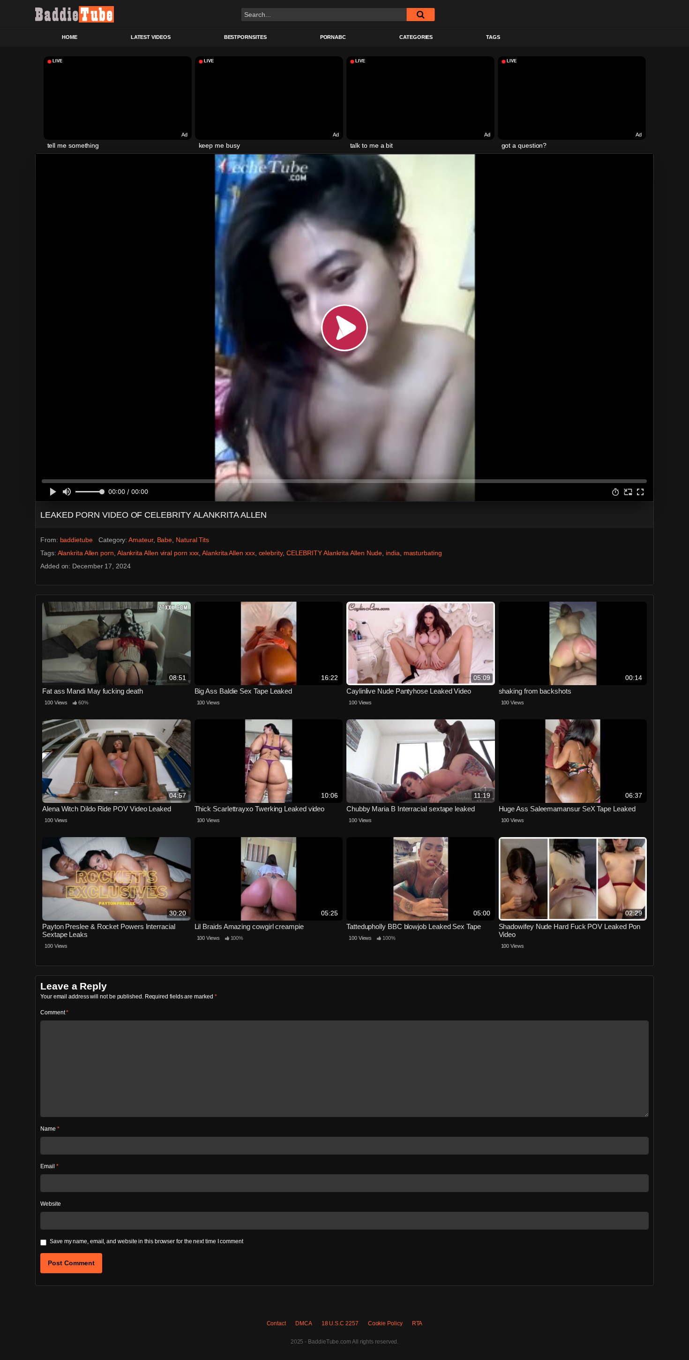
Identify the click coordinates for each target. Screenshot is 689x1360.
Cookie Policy (385, 1323)
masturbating (423, 553)
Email (49, 1166)
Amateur (140, 540)
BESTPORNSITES (245, 37)
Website (50, 1204)
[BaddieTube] (74, 14)
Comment (54, 1012)
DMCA (303, 1323)
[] (420, 14)
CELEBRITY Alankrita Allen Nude (334, 553)
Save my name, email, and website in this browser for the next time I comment (146, 1241)
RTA (417, 1323)
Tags (493, 37)
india (393, 553)
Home (69, 37)
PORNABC (333, 37)
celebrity (271, 553)
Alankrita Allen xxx (228, 553)
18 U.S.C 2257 (340, 1323)
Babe (164, 540)
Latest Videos (151, 37)
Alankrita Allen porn (86, 553)
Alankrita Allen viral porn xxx (158, 553)
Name (50, 1129)
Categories (416, 37)
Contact (276, 1323)
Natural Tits (192, 540)
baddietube (76, 540)
